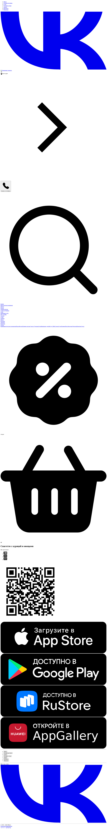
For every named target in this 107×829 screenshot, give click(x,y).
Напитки (3, 323)
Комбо (2, 304)
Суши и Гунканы (5, 310)
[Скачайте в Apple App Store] (53, 653)
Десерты (3, 322)
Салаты (2, 316)
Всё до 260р (3, 314)
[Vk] (53, 69)
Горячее (2, 318)
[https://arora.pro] (6, 827)
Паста (2, 319)
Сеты (2, 312)
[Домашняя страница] (6, 70)
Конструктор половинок (7, 305)
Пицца (2, 306)
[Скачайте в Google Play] (53, 684)
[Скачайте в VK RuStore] (53, 716)
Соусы (2, 325)
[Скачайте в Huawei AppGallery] (53, 748)
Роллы (2, 308)
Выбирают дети (4, 313)
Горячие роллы (4, 309)
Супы (2, 317)
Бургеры (3, 321)
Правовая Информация (6, 826)
